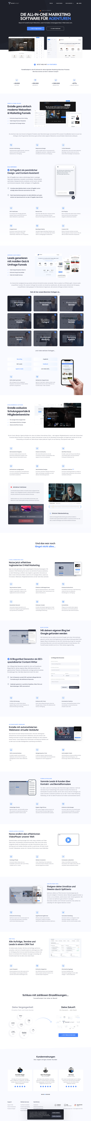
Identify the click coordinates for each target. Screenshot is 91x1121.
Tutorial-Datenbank (11, 1106)
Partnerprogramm (24, 1108)
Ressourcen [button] (69, 3)
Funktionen (59, 3)
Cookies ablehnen (56, 1112)
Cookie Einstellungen (38, 1116)
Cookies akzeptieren (56, 1116)
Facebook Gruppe (11, 1108)
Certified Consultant (24, 1104)
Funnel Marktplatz (24, 1110)
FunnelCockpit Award (25, 1106)
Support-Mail (10, 1104)
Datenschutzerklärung (38, 1106)
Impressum (36, 1104)
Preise (51, 3)
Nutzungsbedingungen (38, 1108)
